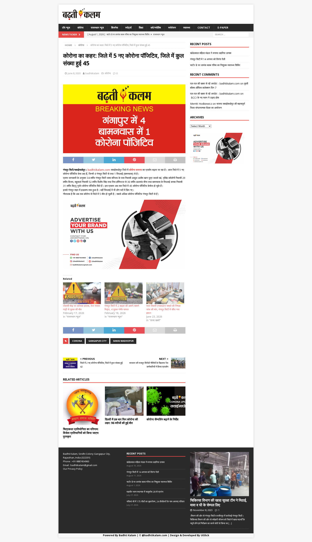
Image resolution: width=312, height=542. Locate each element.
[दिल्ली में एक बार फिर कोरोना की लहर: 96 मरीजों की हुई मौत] (124, 401)
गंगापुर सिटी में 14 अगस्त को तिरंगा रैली (207, 59)
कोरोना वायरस (135, 169)
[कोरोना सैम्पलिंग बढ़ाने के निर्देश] (166, 401)
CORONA (77, 340)
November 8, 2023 (203, 510)
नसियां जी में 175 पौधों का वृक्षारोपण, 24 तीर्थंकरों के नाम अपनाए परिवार (156, 501)
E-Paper (223, 27)
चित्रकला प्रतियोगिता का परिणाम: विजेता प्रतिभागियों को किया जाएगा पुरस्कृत (81, 433)
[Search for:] (231, 34)
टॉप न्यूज (66, 27)
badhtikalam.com (99, 169)
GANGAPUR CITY (97, 340)
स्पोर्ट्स (128, 27)
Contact (204, 27)
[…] (230, 523)
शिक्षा (141, 27)
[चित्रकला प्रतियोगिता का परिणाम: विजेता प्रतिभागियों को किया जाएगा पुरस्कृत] (82, 405)
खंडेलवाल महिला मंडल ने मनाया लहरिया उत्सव (210, 53)
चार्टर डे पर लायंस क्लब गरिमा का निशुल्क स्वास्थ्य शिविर (215, 65)
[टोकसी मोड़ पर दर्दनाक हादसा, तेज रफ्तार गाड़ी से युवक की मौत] (82, 293)
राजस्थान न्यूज (97, 27)
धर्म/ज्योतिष (156, 27)
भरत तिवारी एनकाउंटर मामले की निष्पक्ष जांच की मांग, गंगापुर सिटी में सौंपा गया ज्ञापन (163, 309)
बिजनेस (114, 27)
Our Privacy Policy (73, 468)
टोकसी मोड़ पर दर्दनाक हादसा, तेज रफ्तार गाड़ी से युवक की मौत (81, 307)
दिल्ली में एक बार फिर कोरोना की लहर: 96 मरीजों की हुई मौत (121, 421)
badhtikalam (92, 73)
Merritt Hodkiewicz (201, 103)
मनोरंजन (172, 27)
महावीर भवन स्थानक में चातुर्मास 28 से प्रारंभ (145, 491)
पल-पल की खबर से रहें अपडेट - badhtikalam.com (215, 83)
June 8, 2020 (74, 73)
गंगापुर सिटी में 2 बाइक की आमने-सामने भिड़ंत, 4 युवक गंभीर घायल (122, 307)
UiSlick (205, 535)
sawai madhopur (123, 340)
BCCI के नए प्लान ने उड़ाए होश (204, 97)
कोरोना (80, 27)
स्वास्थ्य (186, 27)
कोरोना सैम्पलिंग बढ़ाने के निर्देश (162, 419)
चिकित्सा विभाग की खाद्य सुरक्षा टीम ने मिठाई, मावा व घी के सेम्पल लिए (218, 502)
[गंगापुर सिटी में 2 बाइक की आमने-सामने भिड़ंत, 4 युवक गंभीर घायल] (123, 293)
